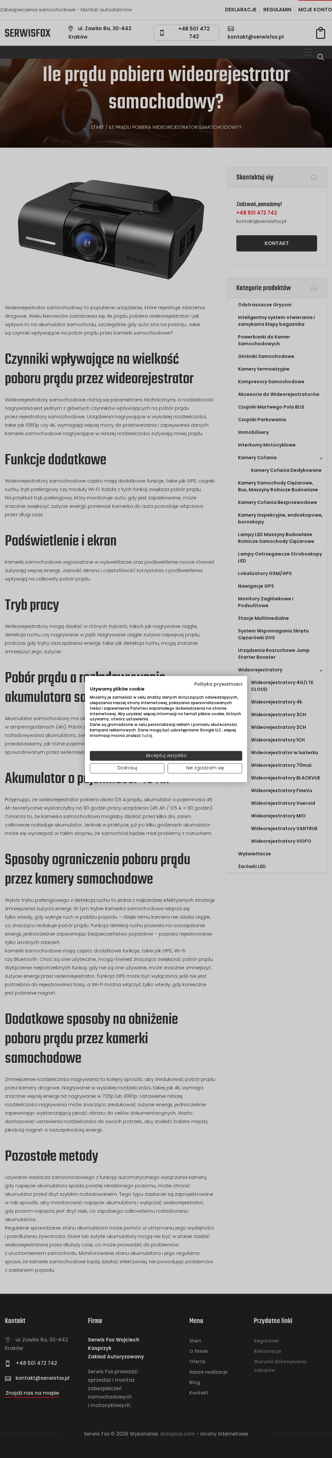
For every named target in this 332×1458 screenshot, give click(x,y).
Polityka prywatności (218, 684)
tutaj (147, 735)
